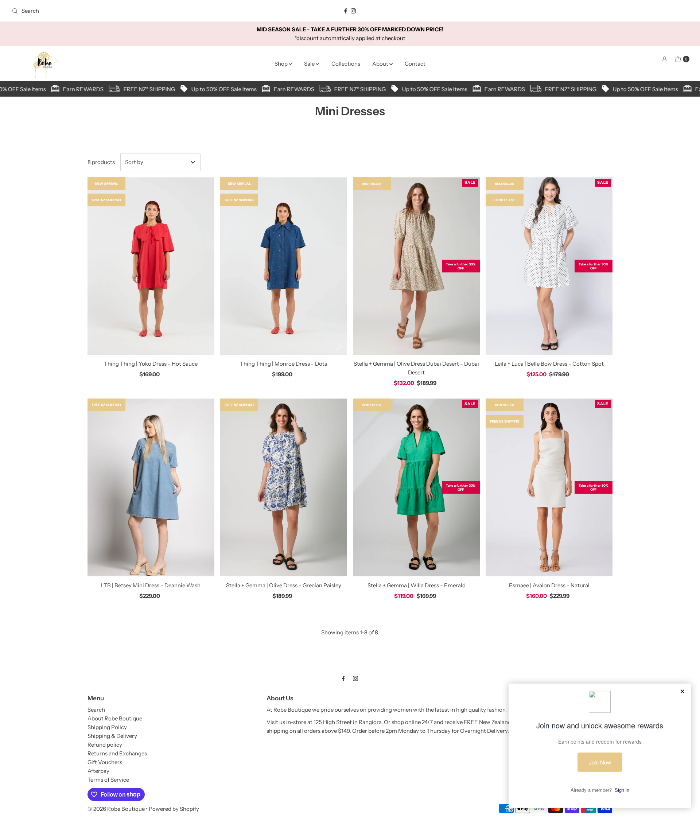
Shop (282, 63)
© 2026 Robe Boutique (116, 808)
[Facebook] (345, 10)
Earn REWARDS (76, 89)
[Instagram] (353, 10)
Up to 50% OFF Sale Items (217, 89)
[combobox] (120, 11)
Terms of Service (108, 779)
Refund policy (105, 744)
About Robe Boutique (115, 718)
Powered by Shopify (174, 808)
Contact (415, 63)
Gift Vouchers (105, 762)
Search (96, 709)
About (380, 63)
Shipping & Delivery (112, 735)
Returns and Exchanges (117, 753)
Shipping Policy (107, 727)
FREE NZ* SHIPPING (142, 89)
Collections (345, 63)
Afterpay (98, 770)
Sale (310, 63)
